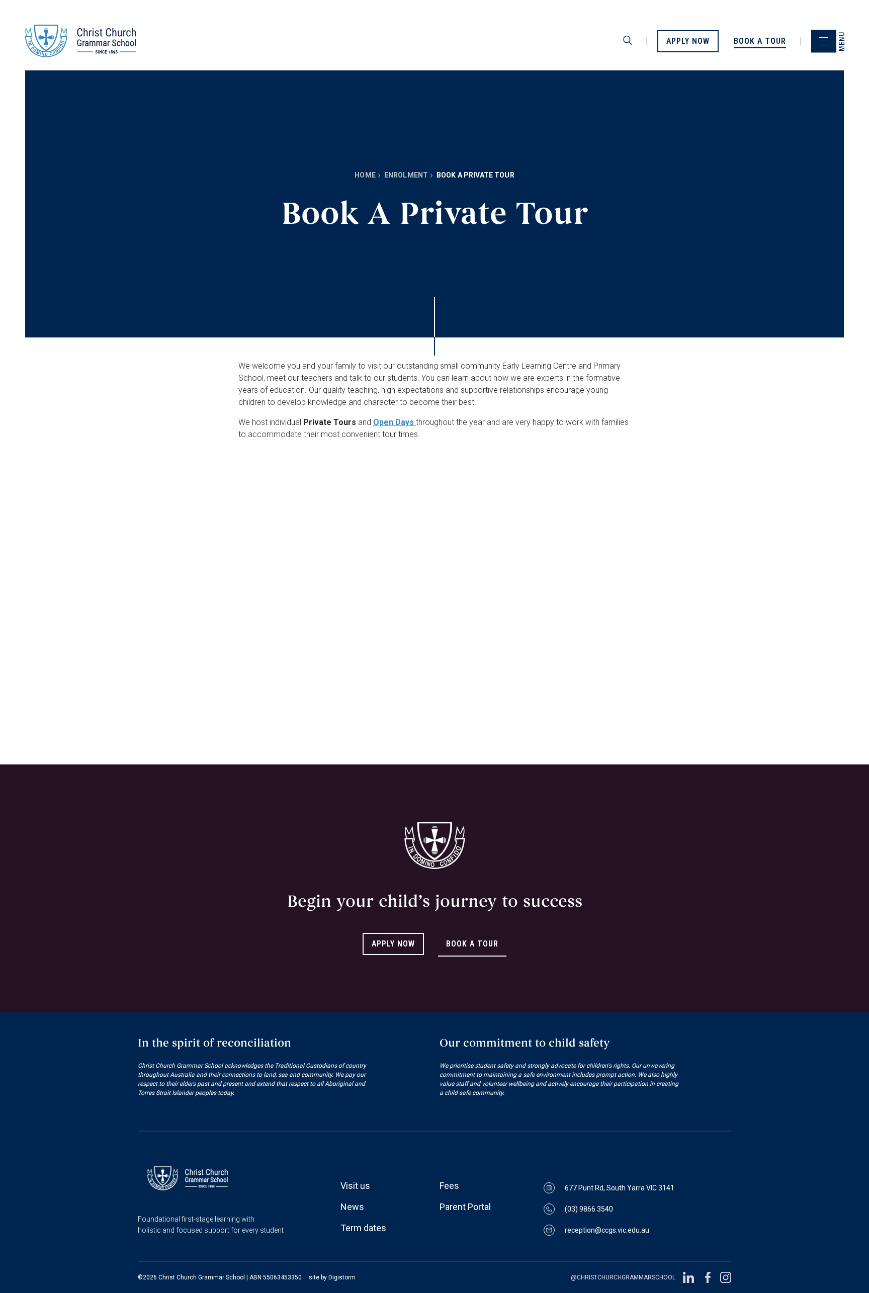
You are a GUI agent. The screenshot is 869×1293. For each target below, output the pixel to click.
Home (365, 175)
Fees (449, 1185)
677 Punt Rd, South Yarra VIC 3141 (619, 1188)
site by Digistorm (332, 1277)
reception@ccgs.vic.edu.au (607, 1230)
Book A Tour (472, 944)
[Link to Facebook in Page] (707, 1277)
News (352, 1206)
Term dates (363, 1228)
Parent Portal (465, 1206)
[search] (627, 40)
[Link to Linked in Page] (688, 1277)
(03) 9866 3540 (589, 1209)
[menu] (823, 41)
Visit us (355, 1185)
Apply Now (393, 944)
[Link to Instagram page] (725, 1277)
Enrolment (406, 175)
